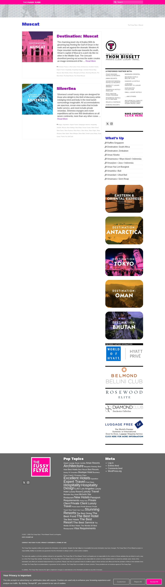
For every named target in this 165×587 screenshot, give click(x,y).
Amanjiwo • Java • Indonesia (120, 163)
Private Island (76, 506)
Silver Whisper (74, 133)
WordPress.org (115, 471)
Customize (121, 582)
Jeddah (59, 127)
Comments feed (115, 468)
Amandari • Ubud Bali (117, 175)
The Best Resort (68, 75)
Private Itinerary (86, 506)
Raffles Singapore (115, 143)
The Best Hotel (87, 516)
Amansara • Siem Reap (118, 179)
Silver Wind (82, 133)
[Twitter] (107, 124)
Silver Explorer (68, 130)
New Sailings (71, 127)
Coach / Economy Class (77, 475)
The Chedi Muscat (79, 75)
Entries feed (113, 466)
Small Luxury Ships (91, 133)
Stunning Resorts (91, 72)
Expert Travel (61, 69)
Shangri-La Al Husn (79, 72)
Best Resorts (93, 469)
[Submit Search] (115, 2)
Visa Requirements (85, 528)
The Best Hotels (71, 519)
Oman (71, 72)
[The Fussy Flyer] (82, 12)
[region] (82, 579)
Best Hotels (73, 469)
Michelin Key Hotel (71, 494)
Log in (111, 463)
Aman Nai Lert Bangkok (118, 167)
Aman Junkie (80, 463)
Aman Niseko (113, 155)
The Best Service (83, 522)
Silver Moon (77, 130)
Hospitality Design (77, 69)
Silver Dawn (60, 130)
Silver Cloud (94, 127)
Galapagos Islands (84, 124)
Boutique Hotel (85, 472)
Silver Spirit (65, 133)
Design (60, 124)
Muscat (59, 72)
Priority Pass (84, 500)
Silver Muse (84, 130)
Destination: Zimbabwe (117, 151)
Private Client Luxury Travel (80, 505)
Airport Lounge (69, 463)
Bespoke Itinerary (90, 467)
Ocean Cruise (86, 127)
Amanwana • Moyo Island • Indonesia (124, 159)
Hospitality (68, 69)
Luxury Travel (90, 491)
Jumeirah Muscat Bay (89, 69)
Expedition (66, 124)
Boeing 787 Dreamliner (71, 472)
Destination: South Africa (118, 147)
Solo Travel (80, 510)
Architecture (84, 66)
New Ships (78, 127)
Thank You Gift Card (67, 136)
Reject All (138, 582)
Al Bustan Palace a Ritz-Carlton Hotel (69, 66)
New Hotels (65, 72)
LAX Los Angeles (84, 488)
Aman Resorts (93, 463)
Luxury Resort (75, 491)
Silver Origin (92, 130)
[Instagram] (111, 124)
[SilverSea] (37, 99)
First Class (89, 482)
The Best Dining (84, 513)
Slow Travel (72, 510)
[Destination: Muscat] (37, 46)
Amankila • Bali (114, 171)
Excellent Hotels (93, 66)
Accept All (154, 582)
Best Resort (82, 470)
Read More (91, 61)
